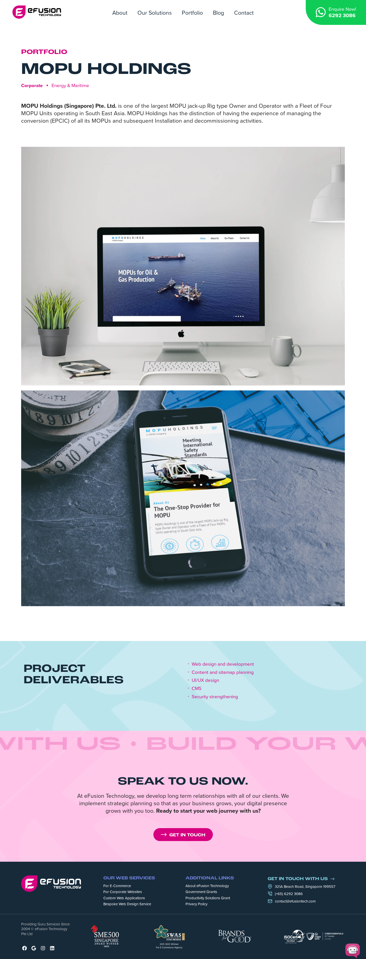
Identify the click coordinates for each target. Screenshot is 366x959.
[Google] (33, 948)
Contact (244, 12)
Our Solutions (154, 12)
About (119, 12)
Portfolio (192, 12)
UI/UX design (205, 680)
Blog (218, 12)
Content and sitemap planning (223, 672)
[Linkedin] (52, 948)
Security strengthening (215, 696)
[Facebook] (24, 948)
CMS (196, 688)
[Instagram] (43, 948)
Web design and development (223, 664)
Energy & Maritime (70, 85)
